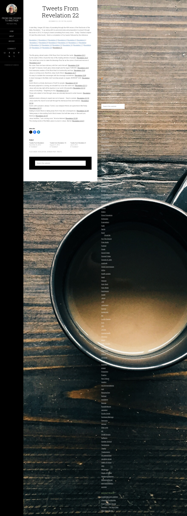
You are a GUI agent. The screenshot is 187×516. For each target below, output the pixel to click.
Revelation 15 (57, 45)
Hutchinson (105, 291)
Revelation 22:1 (79, 55)
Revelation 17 (78, 45)
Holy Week (105, 288)
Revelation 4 (62, 40)
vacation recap (106, 459)
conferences (105, 184)
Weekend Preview (107, 476)
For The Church (106, 239)
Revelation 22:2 (82, 58)
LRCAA (103, 330)
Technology (105, 445)
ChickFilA (107, 235)
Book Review (105, 152)
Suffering (104, 438)
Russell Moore (106, 407)
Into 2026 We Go (107, 511)
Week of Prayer (106, 473)
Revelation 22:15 (83, 98)
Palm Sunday (105, 344)
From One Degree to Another (11, 19)
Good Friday (105, 253)
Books (103, 156)
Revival (103, 403)
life (102, 316)
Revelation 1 (33, 40)
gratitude (104, 263)
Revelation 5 (71, 40)
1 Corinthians (105, 117)
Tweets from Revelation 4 (78, 143)
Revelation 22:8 (80, 75)
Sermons (104, 421)
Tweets (59, 152)
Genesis (16, 65)
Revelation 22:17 (35, 108)
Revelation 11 (73, 43)
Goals (103, 249)
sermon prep (51, 152)
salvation (104, 410)
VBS (102, 466)
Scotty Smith (105, 414)
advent (103, 135)
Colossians (105, 177)
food (103, 233)
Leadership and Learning (109, 497)
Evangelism (105, 222)
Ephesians (104, 219)
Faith (103, 226)
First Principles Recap (108, 504)
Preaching (104, 372)
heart (103, 277)
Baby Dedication (106, 145)
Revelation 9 (53, 43)
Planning (104, 365)
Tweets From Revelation (36, 143)
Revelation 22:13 (62, 91)
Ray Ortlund (105, 379)
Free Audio (105, 242)
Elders (103, 212)
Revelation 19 (36, 48)
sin (102, 431)
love (102, 323)
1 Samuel (104, 121)
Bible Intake (105, 149)
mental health (105, 333)
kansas (103, 309)
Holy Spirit (104, 284)
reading (103, 382)
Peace (103, 354)
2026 (103, 128)
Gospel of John (106, 260)
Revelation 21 (57, 48)
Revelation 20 (47, 48)
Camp (103, 159)
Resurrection (105, 393)
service (103, 424)
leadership (104, 312)
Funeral (103, 246)
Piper (103, 361)
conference (105, 180)
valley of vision (106, 462)
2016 (103, 124)
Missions (104, 337)
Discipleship (105, 205)
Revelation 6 (81, 40)
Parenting (104, 347)
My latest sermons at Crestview (113, 79)
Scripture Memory (107, 417)
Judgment (104, 305)
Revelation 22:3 (35, 63)
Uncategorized (106, 455)
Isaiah (103, 295)
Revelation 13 (36, 45)
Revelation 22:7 (70, 73)
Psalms (103, 375)
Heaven (103, 281)
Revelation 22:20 (71, 118)
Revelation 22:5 (83, 68)
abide (103, 131)
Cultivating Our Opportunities (110, 84)
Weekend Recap (107, 480)
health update (106, 274)
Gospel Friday (106, 256)
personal (104, 358)
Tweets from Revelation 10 (58, 143)
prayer (103, 368)
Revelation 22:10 (71, 83)
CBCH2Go (104, 163)
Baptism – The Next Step (109, 507)
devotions (104, 201)
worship (104, 487)
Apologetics (105, 138)
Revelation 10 (63, 43)
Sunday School (106, 441)
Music (103, 340)
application (105, 142)
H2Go (103, 270)
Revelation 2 (43, 40)
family (103, 229)
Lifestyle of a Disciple (108, 500)
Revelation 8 (43, 43)
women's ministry (107, 483)
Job (102, 302)
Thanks (103, 448)
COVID (103, 191)
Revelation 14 (46, 45)
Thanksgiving (105, 452)
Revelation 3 (52, 40)
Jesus (103, 298)
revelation (42, 152)
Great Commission (107, 267)
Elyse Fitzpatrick (106, 215)
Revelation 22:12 (79, 88)
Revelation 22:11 (81, 86)
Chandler (104, 170)
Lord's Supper (106, 319)
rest (102, 389)
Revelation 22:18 (82, 111)
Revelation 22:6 (79, 70)
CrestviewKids (106, 198)
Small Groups (105, 435)
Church (103, 173)
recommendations (107, 386)
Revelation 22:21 (78, 121)
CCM (103, 166)
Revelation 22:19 (41, 116)
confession (105, 187)
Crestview (104, 194)
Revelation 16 (67, 45)
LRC (102, 326)
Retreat (103, 396)
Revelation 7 (34, 43)
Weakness (104, 469)
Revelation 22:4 (73, 65)
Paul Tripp (104, 351)
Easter (103, 208)
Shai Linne (104, 428)
